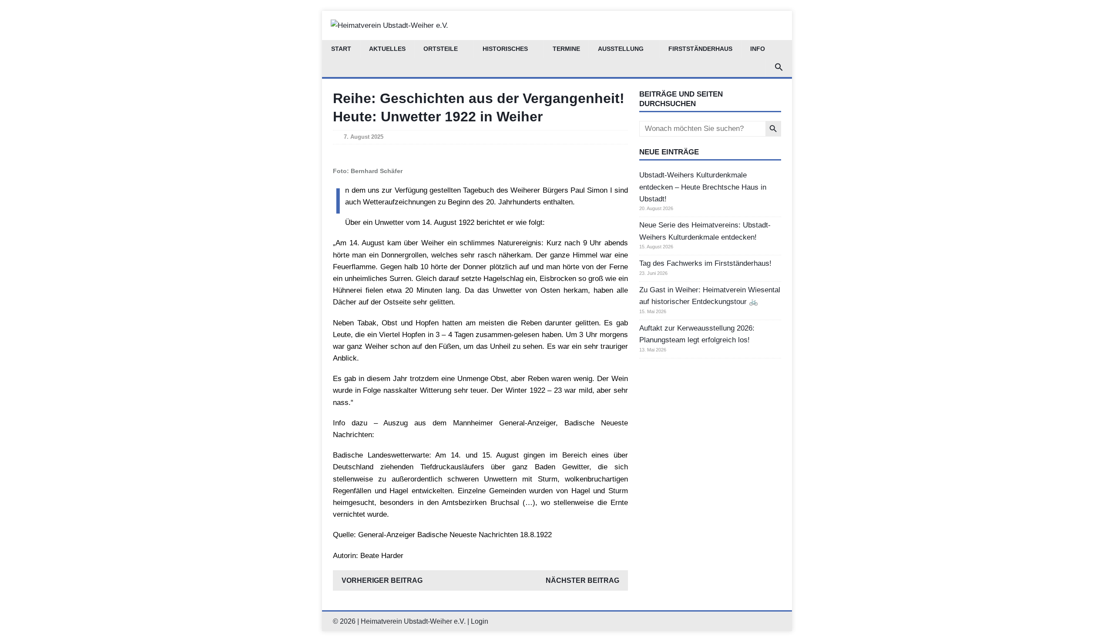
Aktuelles (387, 49)
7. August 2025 (363, 137)
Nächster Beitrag (582, 580)
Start (341, 49)
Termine (566, 49)
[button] (778, 67)
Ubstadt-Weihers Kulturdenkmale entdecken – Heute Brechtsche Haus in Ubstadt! (702, 187)
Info (757, 49)
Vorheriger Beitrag (382, 580)
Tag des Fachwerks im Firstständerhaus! (705, 263)
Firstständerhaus (700, 49)
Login (479, 621)
